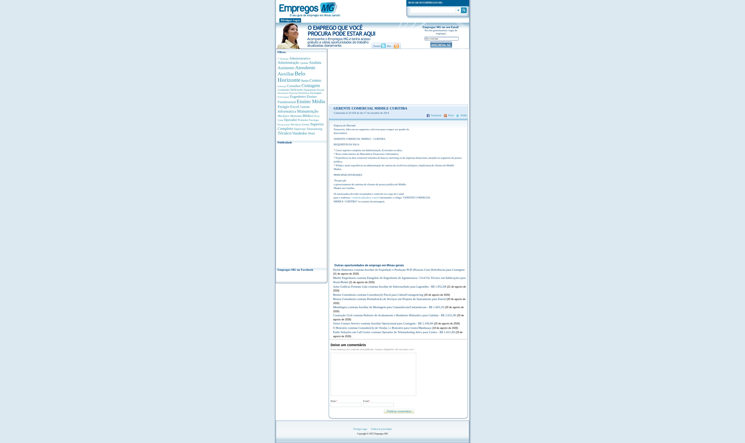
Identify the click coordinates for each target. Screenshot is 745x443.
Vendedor (299, 133)
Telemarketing (314, 129)
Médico (307, 116)
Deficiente (296, 89)
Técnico (284, 133)
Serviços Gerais (300, 124)
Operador (290, 120)
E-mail (366, 401)
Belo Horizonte (291, 76)
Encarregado (315, 93)
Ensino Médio (311, 101)
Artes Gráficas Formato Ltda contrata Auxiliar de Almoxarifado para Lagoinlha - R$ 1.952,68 (389, 286)
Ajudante (304, 63)
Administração (288, 62)
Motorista (296, 115)
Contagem (310, 85)
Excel (294, 106)
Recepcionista (284, 124)
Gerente (305, 107)
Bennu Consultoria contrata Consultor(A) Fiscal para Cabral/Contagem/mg (378, 294)
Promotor (303, 120)
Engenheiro (298, 96)
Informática (287, 111)
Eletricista (293, 93)
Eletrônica (303, 92)
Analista (315, 62)
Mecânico (283, 115)
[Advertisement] (301, 205)
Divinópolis (283, 93)
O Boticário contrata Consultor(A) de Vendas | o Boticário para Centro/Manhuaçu (382, 327)
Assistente (286, 68)
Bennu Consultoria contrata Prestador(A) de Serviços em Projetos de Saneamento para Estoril (389, 299)
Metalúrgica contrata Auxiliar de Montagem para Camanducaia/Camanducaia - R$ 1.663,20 (388, 307)
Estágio (283, 106)
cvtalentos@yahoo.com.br (365, 197)
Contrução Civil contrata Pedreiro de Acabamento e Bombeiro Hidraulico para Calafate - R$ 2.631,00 (394, 315)
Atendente (305, 67)
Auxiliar (286, 73)
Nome (334, 401)
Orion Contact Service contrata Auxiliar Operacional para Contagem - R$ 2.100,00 (383, 323)
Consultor (294, 86)
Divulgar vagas (290, 20)
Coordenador (284, 90)
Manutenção (307, 111)
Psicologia (314, 120)
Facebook (436, 115)
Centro (315, 80)
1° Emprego (283, 59)
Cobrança (282, 86)
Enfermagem (283, 97)
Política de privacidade (381, 429)
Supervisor (300, 129)
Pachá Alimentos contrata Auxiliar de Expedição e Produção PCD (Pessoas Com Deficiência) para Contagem (399, 269)
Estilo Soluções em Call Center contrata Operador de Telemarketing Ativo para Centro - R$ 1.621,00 (394, 332)
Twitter (463, 115)
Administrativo (299, 58)
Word (311, 133)
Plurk (451, 115)
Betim (305, 80)
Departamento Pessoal (314, 90)
